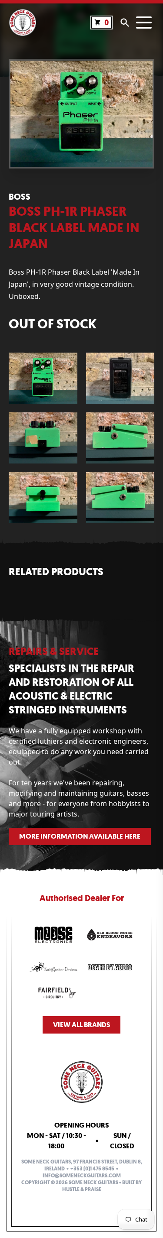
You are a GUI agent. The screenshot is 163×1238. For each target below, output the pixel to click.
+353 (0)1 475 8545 (92, 1168)
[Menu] (143, 22)
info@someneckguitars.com (82, 1175)
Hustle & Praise (81, 1189)
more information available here (79, 836)
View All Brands (81, 1024)
